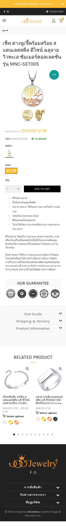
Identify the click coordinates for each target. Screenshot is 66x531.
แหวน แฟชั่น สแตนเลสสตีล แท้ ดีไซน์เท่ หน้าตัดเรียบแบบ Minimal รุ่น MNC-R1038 (49, 400)
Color (8, 145)
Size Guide (33, 314)
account (53, 20)
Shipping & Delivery (33, 321)
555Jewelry (33, 511)
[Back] (5, 30)
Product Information (33, 328)
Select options (15, 416)
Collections (56, 11)
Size (7, 165)
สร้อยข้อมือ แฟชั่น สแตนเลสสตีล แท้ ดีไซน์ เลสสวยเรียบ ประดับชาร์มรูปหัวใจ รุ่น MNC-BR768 (16, 400)
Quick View (27, 369)
